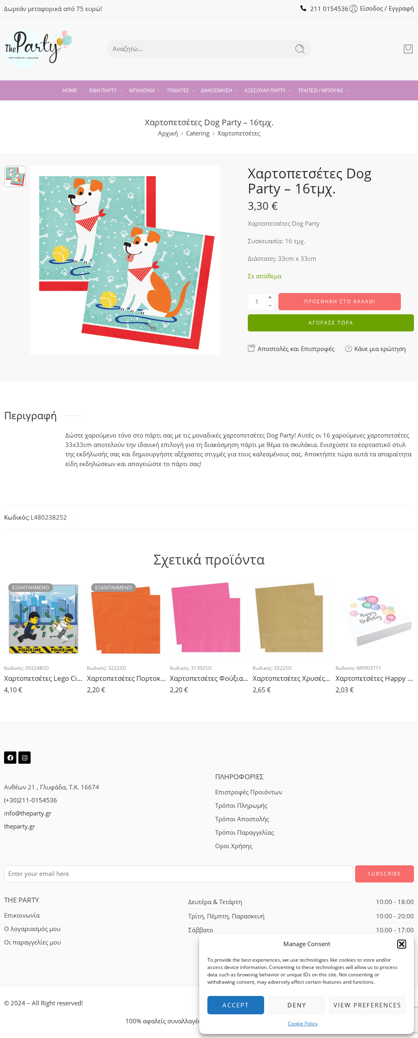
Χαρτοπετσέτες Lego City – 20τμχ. (43, 678)
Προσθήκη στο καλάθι (340, 301)
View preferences (367, 1005)
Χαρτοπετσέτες (239, 133)
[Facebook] (10, 757)
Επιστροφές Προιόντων (248, 792)
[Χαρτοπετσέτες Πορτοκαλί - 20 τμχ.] (126, 618)
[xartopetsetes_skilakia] (15, 176)
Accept (235, 1005)
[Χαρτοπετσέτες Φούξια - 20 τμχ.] (209, 618)
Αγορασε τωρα (331, 322)
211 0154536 (329, 9)
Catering (197, 133)
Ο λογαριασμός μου (32, 929)
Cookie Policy (303, 1023)
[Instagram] (24, 757)
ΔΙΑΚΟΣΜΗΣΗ (216, 90)
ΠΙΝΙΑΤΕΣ (178, 90)
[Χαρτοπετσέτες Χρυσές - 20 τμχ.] (292, 618)
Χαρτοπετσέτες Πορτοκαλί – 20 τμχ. (126, 678)
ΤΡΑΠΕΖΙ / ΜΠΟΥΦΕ (320, 90)
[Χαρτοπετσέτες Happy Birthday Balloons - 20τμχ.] (375, 618)
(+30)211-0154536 (30, 800)
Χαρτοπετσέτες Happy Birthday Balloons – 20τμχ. (375, 678)
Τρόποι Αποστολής (242, 819)
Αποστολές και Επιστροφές (295, 349)
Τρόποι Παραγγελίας (244, 832)
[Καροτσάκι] (408, 49)
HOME (69, 90)
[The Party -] (38, 48)
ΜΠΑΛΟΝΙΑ (142, 90)
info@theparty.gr (27, 813)
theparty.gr (19, 826)
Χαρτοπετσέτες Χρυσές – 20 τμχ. (292, 678)
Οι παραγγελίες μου (32, 942)
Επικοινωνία (22, 915)
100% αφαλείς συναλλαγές (163, 1021)
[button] (402, 944)
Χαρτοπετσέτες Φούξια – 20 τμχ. (209, 678)
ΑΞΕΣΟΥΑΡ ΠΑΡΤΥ (265, 90)
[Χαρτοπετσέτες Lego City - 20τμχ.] (43, 618)
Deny (296, 1005)
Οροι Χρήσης (233, 846)
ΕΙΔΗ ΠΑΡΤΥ (103, 90)
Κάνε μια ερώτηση (379, 349)
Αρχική (168, 133)
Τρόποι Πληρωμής (241, 805)
